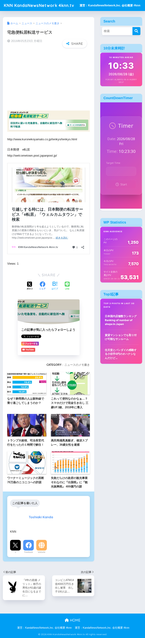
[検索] (136, 31)
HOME (74, 620)
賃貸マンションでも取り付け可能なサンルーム (121, 337)
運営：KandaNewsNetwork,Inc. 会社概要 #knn (110, 5)
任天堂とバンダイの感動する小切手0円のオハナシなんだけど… (121, 354)
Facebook (28, 552)
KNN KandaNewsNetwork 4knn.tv (39, 5)
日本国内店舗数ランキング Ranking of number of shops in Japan (121, 320)
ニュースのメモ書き (77, 364)
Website (41, 552)
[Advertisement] (48, 78)
